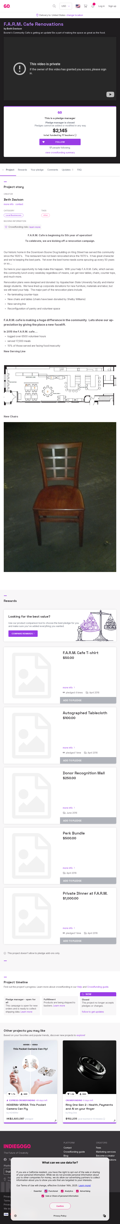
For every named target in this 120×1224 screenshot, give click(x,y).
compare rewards (22, 633)
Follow (60, 142)
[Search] (54, 6)
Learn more (26, 1011)
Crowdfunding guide (97, 986)
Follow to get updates (93, 1011)
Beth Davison (14, 28)
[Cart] (85, 6)
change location (74, 15)
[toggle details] (57, 1122)
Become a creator (105, 1155)
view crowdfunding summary (60, 152)
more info (9, 204)
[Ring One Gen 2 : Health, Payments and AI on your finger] (89, 1067)
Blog (66, 1155)
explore (81, 1035)
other (45, 215)
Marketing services (106, 1151)
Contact (68, 1147)
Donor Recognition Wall (84, 773)
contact (19, 204)
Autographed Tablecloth (85, 712)
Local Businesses (13, 215)
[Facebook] (5, 1159)
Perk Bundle (74, 833)
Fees (98, 1147)
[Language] (78, 6)
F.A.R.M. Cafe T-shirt (80, 652)
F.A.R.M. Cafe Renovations (33, 24)
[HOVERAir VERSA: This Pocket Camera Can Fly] (30, 1067)
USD (64, 6)
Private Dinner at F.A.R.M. (85, 893)
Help (79, 986)
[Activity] (93, 6)
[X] (10, 1159)
